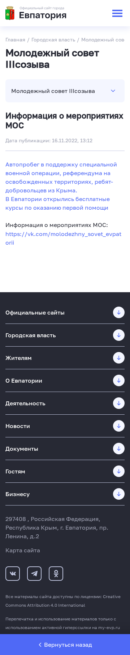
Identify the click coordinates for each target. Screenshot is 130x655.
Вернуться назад (68, 644)
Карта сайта (22, 550)
